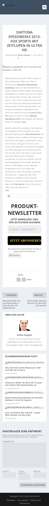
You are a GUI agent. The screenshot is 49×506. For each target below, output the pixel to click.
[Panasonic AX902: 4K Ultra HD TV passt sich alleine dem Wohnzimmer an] (24, 378)
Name (5, 471)
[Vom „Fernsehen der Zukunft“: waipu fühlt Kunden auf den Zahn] (24, 408)
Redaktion (11, 500)
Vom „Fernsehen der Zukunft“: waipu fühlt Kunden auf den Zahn (22, 413)
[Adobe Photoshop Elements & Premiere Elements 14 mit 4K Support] (24, 393)
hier (24, 122)
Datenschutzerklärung (27, 251)
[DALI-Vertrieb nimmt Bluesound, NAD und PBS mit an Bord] (24, 363)
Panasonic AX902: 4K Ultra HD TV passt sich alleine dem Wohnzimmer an (23, 383)
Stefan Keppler (24, 55)
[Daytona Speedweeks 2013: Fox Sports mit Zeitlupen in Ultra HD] (24, 68)
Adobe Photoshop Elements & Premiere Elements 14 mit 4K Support (24, 398)
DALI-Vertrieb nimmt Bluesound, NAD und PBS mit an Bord (23, 368)
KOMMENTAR (8, 441)
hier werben (22, 500)
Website (36, 471)
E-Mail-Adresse (22, 472)
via (7, 190)
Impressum (25, 503)
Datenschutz (35, 500)
